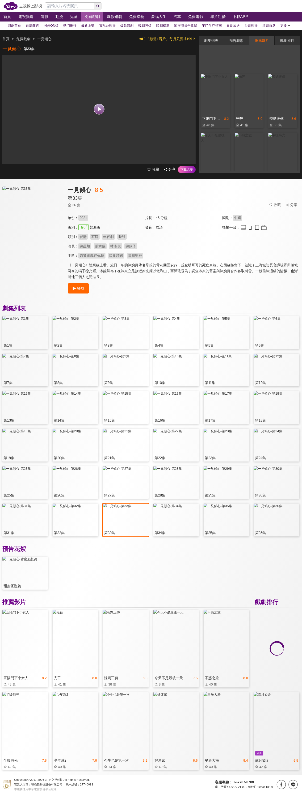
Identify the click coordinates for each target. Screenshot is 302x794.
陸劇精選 (116, 256)
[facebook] (281, 784)
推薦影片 (262, 41)
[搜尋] (97, 5)
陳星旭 (85, 246)
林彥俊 (115, 246)
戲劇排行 (287, 41)
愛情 (83, 237)
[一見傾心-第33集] (32, 228)
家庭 (94, 237)
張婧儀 (100, 246)
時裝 (122, 237)
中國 (237, 218)
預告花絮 (236, 41)
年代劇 (108, 237)
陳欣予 (131, 246)
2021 (83, 218)
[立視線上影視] (22, 6)
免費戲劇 (23, 39)
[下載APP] (187, 169)
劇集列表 (211, 41)
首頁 (5, 39)
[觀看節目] (99, 109)
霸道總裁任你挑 (92, 256)
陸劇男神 (135, 256)
